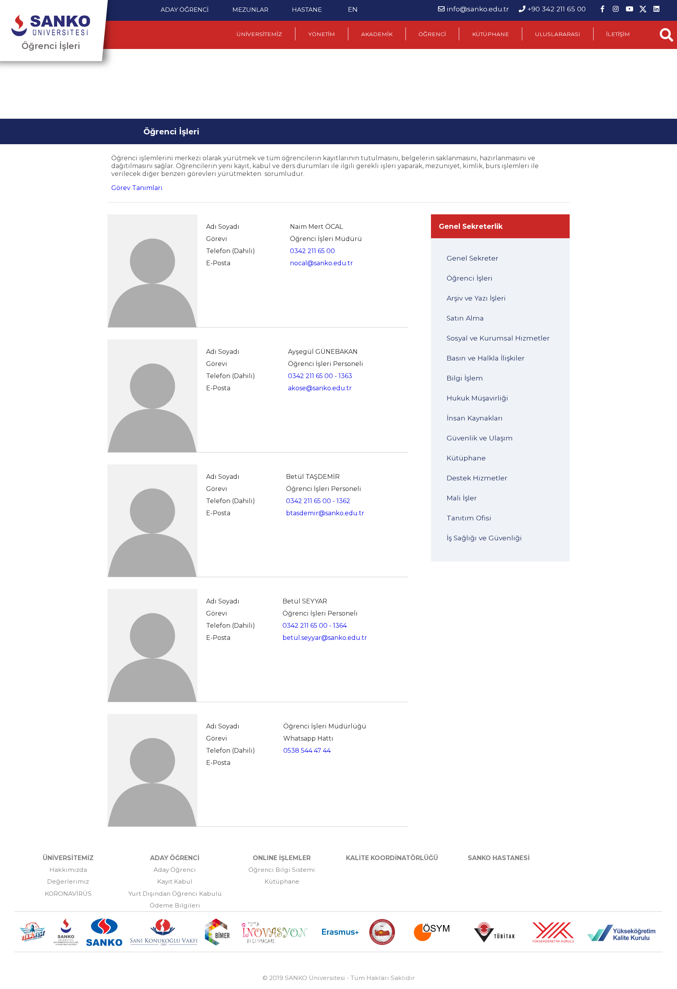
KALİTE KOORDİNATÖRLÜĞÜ (392, 858)
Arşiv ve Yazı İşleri (476, 298)
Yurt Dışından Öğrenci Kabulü (175, 893)
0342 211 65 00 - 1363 (320, 376)
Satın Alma (465, 318)
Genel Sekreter (472, 258)
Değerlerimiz (68, 881)
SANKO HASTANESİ (499, 858)
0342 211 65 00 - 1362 (318, 501)
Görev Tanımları (137, 188)
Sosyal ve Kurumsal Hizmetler (498, 338)
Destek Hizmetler (477, 478)
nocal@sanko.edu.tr (321, 263)
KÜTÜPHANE (490, 34)
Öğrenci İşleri (51, 46)
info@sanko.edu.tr (478, 9)
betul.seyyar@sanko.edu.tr (324, 637)
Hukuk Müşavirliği (477, 398)
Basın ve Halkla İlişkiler (486, 358)
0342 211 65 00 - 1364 (314, 625)
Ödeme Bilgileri (175, 905)
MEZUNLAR (250, 9)
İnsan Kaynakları (475, 418)
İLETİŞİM (618, 34)
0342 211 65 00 (312, 251)
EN (353, 9)
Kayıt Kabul (174, 881)
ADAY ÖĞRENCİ (185, 9)
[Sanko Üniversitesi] (50, 25)
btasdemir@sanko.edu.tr (325, 513)
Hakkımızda (68, 869)
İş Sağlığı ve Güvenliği (484, 538)
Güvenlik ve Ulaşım (480, 438)
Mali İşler (462, 498)
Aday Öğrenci (175, 869)
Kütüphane (466, 458)
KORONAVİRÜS (68, 893)
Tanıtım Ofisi (469, 518)
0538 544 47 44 (307, 750)
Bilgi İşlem (465, 378)
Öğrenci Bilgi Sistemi (281, 869)
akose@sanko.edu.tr (320, 388)
